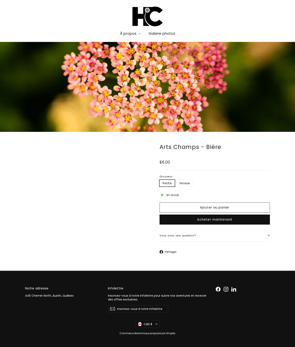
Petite (167, 183)
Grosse (184, 183)
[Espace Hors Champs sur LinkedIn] (233, 289)
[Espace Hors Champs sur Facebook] (218, 289)
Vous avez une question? (178, 235)
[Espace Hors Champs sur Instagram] (226, 289)
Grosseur (166, 176)
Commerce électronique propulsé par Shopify (147, 333)
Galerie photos (162, 33)
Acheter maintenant (214, 219)
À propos (128, 33)
